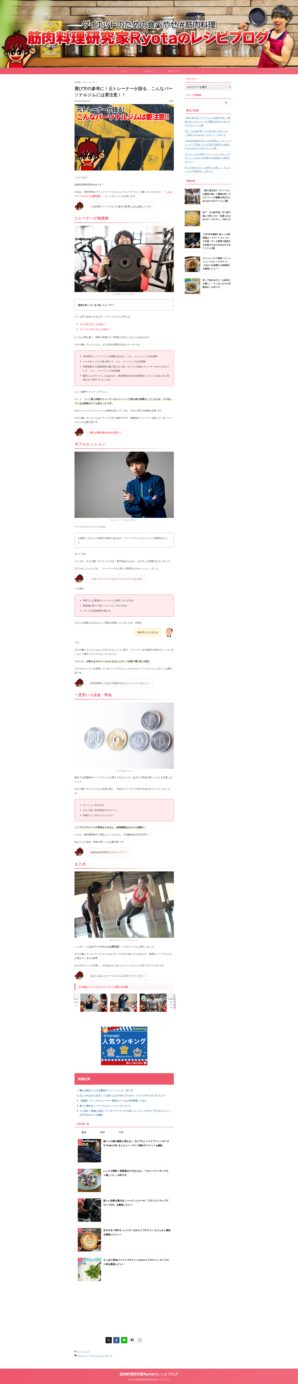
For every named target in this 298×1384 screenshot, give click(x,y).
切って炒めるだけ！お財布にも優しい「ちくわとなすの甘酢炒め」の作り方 (207, 169)
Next (170, 998)
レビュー (149, 71)
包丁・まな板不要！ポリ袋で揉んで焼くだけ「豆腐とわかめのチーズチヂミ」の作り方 (206, 133)
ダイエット (83, 1355)
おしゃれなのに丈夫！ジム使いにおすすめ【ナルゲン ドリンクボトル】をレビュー (122, 1095)
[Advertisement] (124, 1309)
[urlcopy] (140, 1340)
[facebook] (116, 1340)
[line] (124, 1340)
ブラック (108, 1355)
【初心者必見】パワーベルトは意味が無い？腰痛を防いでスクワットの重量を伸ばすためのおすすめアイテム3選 (207, 121)
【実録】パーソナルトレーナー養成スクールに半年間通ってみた (113, 1100)
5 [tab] (174, 1007)
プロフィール (174, 71)
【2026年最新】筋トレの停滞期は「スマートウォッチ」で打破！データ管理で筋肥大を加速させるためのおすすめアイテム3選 (208, 144)
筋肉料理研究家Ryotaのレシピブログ (149, 1374)
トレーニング (83, 1351)
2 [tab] (174, 999)
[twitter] (109, 1340)
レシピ (124, 71)
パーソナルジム (96, 1355)
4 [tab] (174, 1004)
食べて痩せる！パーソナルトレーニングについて (105, 1105)
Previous (76, 998)
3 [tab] (174, 1001)
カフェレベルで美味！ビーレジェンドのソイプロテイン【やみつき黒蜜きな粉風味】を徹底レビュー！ (207, 158)
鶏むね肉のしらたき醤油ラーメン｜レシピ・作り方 (106, 1090)
